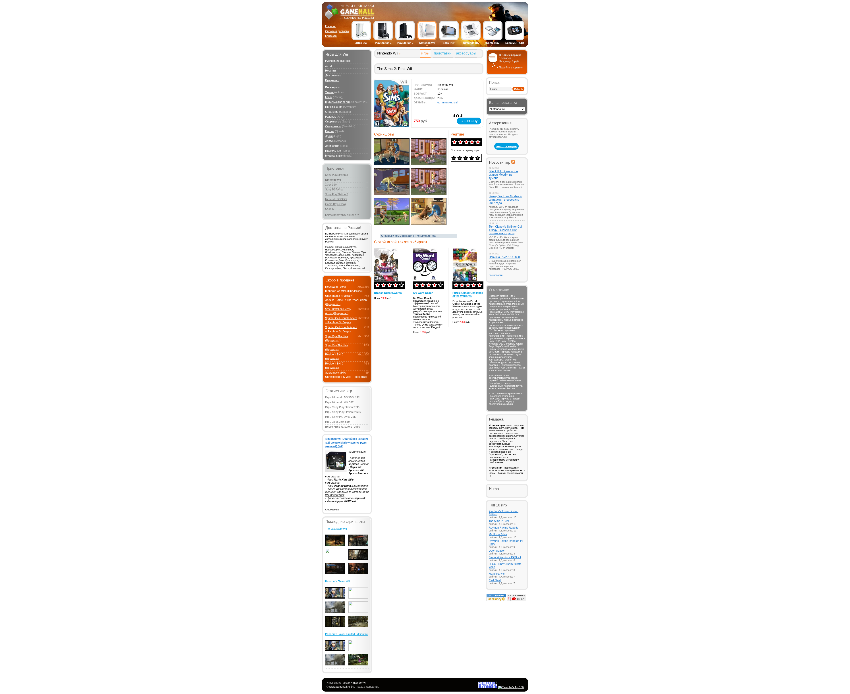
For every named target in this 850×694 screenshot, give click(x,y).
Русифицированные (338, 60)
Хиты (328, 65)
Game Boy (492, 43)
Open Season (497, 550)
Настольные (333, 150)
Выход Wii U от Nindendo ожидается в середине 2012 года (505, 200)
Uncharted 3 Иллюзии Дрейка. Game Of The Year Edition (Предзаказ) (346, 300)
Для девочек (333, 75)
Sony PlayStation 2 (336, 194)
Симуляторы (333, 126)
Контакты (331, 36)
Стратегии (331, 111)
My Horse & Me (498, 534)
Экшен (329, 92)
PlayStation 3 (383, 43)
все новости (495, 275)
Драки (329, 136)
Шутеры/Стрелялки (337, 102)
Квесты (329, 131)
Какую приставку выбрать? (342, 215)
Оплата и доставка (337, 31)
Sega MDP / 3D (514, 43)
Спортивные (333, 121)
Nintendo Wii (427, 43)
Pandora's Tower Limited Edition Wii (346, 634)
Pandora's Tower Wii (337, 581)
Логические (332, 145)
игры (425, 53)
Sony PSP (449, 43)
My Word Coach (423, 293)
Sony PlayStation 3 (336, 174)
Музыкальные (334, 155)
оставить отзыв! (447, 102)
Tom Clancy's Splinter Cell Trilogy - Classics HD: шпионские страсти (505, 230)
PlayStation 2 (405, 43)
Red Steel (495, 580)
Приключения (333, 107)
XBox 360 (361, 43)
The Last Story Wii (336, 528)
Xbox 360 (331, 184)
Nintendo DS (471, 43)
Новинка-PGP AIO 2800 (504, 257)
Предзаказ (332, 80)
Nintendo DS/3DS (336, 199)
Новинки (330, 70)
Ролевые (330, 116)
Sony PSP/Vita (334, 189)
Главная (330, 26)
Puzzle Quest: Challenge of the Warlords (467, 294)
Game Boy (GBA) (335, 204)
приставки (443, 53)
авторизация (506, 146)
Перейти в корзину (511, 67)
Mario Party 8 (497, 573)
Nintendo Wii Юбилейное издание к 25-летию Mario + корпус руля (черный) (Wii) (347, 442)
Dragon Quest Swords (388, 293)
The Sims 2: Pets (499, 521)
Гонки (328, 97)
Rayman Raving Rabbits (503, 527)
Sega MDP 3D (333, 209)
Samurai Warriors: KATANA (505, 557)
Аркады (330, 141)
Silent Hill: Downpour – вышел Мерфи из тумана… (503, 175)
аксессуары (466, 53)
